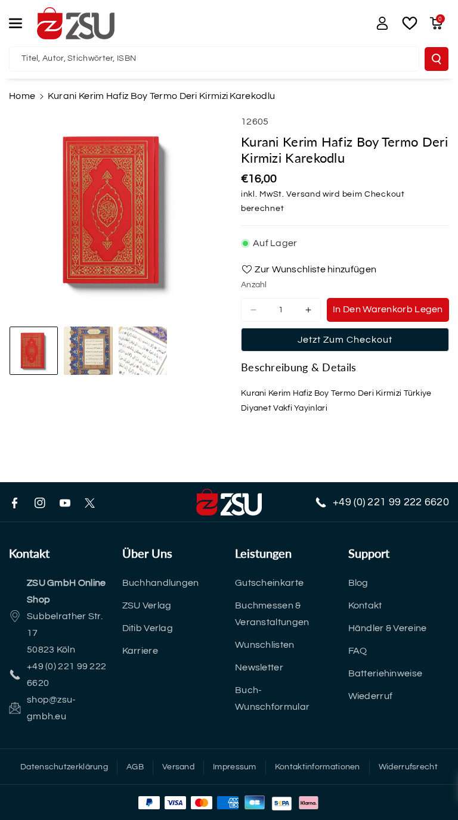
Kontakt (365, 605)
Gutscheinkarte (269, 583)
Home (22, 96)
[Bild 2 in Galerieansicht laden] (88, 351)
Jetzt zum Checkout (345, 339)
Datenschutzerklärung (64, 767)
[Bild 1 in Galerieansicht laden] (34, 351)
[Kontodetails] (382, 23)
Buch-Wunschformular (272, 698)
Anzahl (254, 285)
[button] (22, 23)
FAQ (357, 651)
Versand (303, 194)
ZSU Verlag (147, 605)
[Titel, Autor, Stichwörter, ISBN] (436, 59)
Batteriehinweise (385, 673)
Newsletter (259, 667)
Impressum (234, 767)
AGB (135, 767)
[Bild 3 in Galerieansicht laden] (143, 351)
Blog (358, 583)
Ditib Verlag (148, 628)
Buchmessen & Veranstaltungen (272, 614)
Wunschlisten (265, 645)
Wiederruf (370, 696)
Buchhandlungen (160, 583)
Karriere (140, 651)
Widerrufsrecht (408, 767)
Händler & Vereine (387, 628)
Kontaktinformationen (317, 767)
